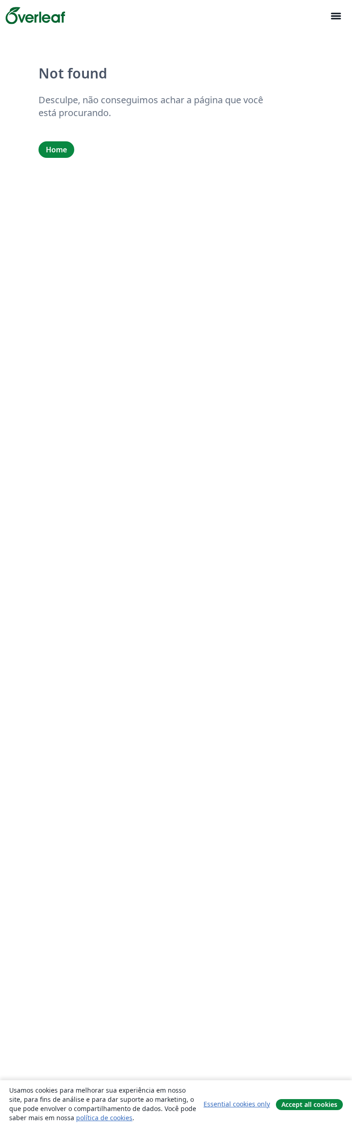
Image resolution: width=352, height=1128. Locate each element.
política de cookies (104, 1117)
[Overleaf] (35, 15)
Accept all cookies (309, 1104)
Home (56, 150)
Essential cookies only (237, 1104)
